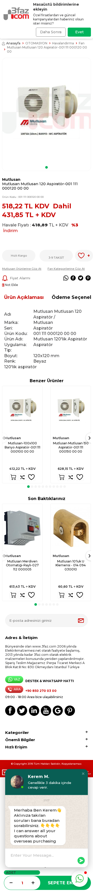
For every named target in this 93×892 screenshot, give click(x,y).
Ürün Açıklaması (24, 297)
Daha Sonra (50, 32)
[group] (46, 111)
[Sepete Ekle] (13, 477)
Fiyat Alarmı (20, 278)
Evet (79, 32)
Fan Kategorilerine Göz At (66, 269)
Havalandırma (63, 43)
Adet (11, 872)
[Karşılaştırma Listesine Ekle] (22, 477)
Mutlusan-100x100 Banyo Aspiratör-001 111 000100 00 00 (22, 447)
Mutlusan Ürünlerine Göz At (21, 269)
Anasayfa (13, 43)
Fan (81, 43)
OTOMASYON (36, 43)
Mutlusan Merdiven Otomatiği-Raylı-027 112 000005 (22, 565)
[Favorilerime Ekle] (31, 477)
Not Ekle (11, 285)
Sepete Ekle (63, 882)
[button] (46, 167)
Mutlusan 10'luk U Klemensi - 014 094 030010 (71, 565)
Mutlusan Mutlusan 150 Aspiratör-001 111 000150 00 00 (71, 447)
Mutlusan (11, 179)
